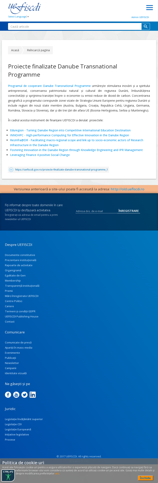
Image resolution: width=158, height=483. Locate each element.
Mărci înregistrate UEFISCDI (21, 296)
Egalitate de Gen (15, 275)
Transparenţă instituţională (22, 286)
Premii (9, 291)
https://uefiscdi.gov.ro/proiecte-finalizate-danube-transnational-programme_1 (61, 169)
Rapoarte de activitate (19, 265)
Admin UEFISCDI (140, 17)
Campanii (10, 368)
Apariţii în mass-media (18, 347)
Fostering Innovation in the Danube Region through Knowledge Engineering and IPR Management (76, 150)
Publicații (10, 358)
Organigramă (13, 270)
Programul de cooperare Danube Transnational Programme (50, 86)
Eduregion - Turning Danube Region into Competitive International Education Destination (70, 130)
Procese (10, 439)
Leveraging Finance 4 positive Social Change (40, 155)
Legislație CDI (13, 424)
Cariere (9, 306)
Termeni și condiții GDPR (20, 311)
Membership (13, 280)
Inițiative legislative (17, 434)
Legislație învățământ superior (24, 419)
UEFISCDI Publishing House (21, 316)
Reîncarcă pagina (38, 50)
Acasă (15, 50)
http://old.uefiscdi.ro (127, 189)
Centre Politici (13, 301)
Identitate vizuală (16, 373)
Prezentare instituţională (20, 260)
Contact (10, 321)
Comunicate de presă (18, 342)
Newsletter (12, 363)
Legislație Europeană (18, 429)
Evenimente (12, 353)
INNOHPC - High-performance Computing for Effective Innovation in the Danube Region (70, 135)
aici (57, 473)
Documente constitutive (20, 255)
